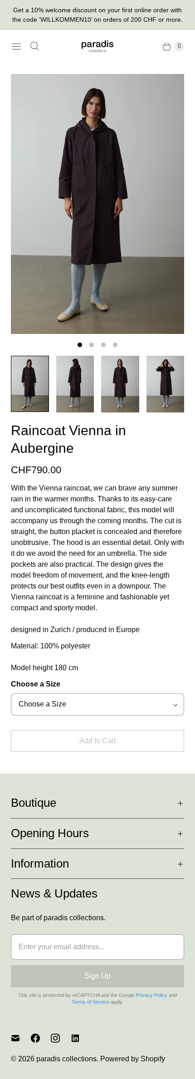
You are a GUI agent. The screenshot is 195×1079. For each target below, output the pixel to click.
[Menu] (16, 46)
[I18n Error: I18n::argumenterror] (30, 384)
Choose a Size (35, 684)
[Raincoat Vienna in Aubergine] (97, 204)
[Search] (34, 46)
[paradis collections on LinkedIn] (81, 1038)
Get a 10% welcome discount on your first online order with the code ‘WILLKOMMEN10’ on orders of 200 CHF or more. (97, 14)
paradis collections (66, 1059)
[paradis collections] (97, 46)
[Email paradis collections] (21, 1038)
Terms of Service (90, 1002)
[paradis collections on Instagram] (61, 1038)
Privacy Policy (151, 995)
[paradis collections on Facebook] (41, 1038)
